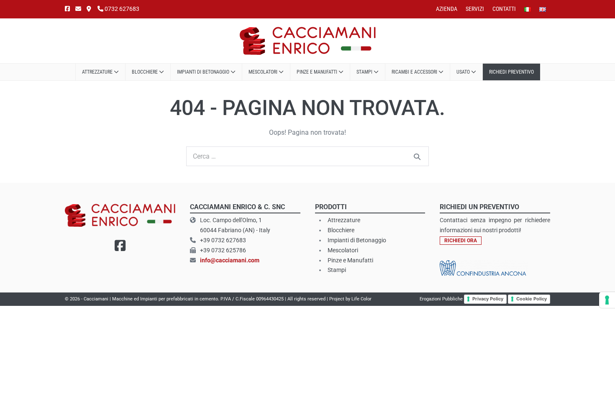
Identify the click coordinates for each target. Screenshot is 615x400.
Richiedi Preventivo (511, 72)
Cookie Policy (531, 299)
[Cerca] (417, 156)
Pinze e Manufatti (317, 72)
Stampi (365, 72)
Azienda (446, 8)
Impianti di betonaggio (204, 72)
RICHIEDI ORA (460, 241)
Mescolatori (264, 72)
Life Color (361, 299)
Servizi (475, 8)
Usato (463, 72)
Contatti (504, 8)
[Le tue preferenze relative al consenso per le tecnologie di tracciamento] (607, 300)
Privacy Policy (487, 299)
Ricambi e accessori (415, 72)
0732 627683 (121, 8)
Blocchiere (145, 72)
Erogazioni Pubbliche (441, 299)
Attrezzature (98, 72)
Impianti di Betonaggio (357, 240)
